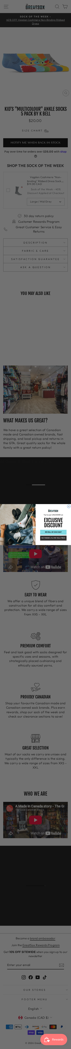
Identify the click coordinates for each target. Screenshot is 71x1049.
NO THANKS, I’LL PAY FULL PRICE (53, 538)
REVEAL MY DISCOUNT (53, 532)
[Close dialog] (68, 506)
